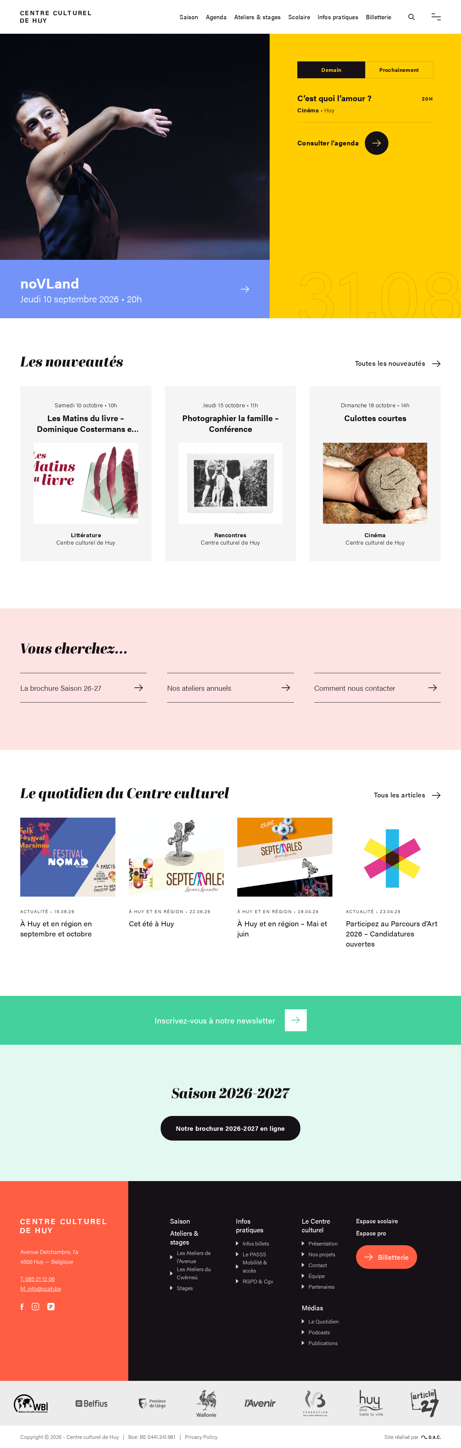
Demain (331, 70)
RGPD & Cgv (258, 1281)
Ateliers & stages (257, 17)
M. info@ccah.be (40, 1288)
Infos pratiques (338, 17)
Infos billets (256, 1243)
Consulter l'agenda (328, 142)
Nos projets (321, 1254)
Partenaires (321, 1286)
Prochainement (399, 70)
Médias (312, 1307)
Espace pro (371, 1233)
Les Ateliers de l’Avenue (194, 1257)
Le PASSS (254, 1254)
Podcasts (319, 1332)
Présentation (323, 1243)
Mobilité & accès (255, 1266)
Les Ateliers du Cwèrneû (194, 1273)
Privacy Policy (201, 1437)
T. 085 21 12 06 (37, 1279)
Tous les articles (399, 794)
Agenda (216, 17)
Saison (189, 17)
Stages (185, 1288)
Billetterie (378, 17)
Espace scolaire (377, 1221)
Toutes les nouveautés (390, 363)
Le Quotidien (323, 1321)
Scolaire (299, 17)
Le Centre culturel (316, 1225)
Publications (322, 1343)
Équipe (316, 1276)
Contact (317, 1265)
